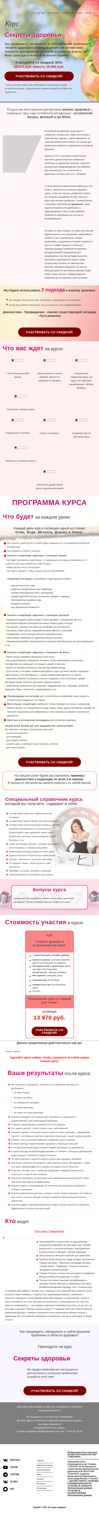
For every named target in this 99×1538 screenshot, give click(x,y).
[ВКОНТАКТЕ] (5, 1460)
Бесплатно (41, 1484)
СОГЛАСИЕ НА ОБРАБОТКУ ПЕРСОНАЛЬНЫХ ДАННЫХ (79, 1487)
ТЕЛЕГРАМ (14, 1474)
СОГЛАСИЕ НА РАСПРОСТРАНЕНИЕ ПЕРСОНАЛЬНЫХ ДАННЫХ (79, 1493)
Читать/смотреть (43, 1470)
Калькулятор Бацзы (45, 1465)
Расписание (41, 1488)
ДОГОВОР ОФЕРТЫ (78, 1481)
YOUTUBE (14, 1467)
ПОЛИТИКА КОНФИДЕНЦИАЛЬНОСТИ (83, 1482)
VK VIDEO (14, 1481)
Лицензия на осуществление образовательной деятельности (82, 1469)
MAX (12, 1489)
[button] (45, 1470)
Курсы (39, 1475)
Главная (40, 1461)
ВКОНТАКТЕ (15, 1460)
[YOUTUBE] (5, 1467)
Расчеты (40, 1479)
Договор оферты (25, 1420)
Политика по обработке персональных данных (58, 1420)
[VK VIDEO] (5, 1482)
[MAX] (5, 1489)
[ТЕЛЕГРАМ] (5, 1474)
